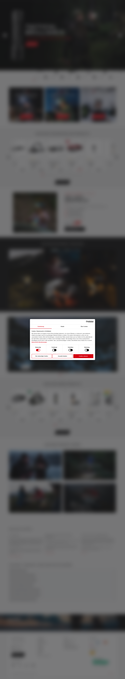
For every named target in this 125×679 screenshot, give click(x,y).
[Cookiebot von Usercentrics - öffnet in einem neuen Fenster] (87, 322)
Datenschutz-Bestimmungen (39, 342)
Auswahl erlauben (62, 356)
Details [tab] (62, 326)
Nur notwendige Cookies (41, 356)
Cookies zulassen (83, 356)
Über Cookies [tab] (84, 326)
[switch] (54, 350)
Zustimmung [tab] (41, 326)
